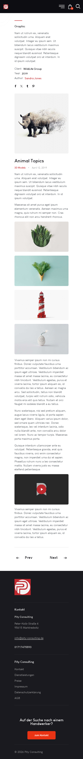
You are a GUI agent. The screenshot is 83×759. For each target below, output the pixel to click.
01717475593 (23, 647)
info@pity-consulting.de (28, 638)
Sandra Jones (33, 78)
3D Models (19, 167)
